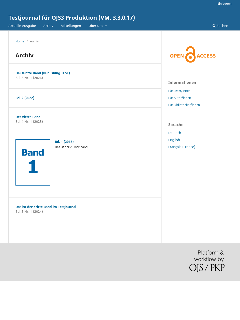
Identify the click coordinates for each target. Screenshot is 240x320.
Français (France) (181, 147)
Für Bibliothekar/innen (184, 105)
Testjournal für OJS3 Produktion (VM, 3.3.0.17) (71, 17)
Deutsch (174, 132)
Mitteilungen (71, 25)
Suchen (222, 25)
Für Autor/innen (179, 98)
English (174, 140)
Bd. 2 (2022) (24, 98)
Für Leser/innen (179, 91)
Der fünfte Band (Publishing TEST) (42, 73)
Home (19, 41)
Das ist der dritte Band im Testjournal (45, 207)
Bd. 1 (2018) (64, 141)
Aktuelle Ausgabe (22, 25)
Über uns (96, 25)
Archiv (48, 25)
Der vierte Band (28, 117)
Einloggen (225, 3)
